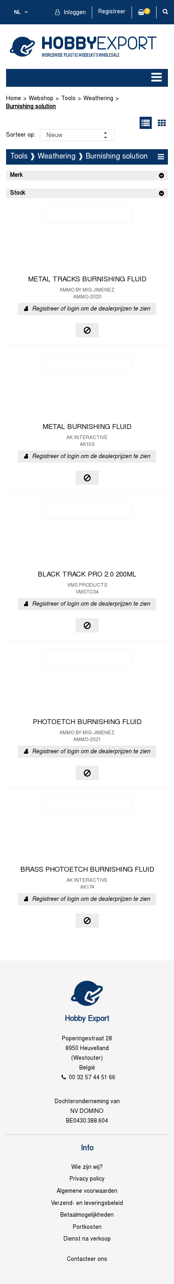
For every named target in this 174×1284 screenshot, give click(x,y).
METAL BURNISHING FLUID (87, 427)
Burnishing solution (31, 106)
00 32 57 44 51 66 (92, 1077)
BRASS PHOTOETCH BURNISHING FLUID (87, 870)
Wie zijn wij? (87, 1167)
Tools (68, 98)
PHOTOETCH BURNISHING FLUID (87, 722)
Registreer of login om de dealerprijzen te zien (91, 309)
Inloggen (74, 12)
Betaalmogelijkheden (87, 1215)
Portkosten (87, 1227)
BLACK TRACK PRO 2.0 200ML (87, 575)
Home (13, 98)
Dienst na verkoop (87, 1239)
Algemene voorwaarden (87, 1191)
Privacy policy (87, 1179)
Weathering (98, 98)
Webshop (41, 98)
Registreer (111, 12)
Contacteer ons (87, 1259)
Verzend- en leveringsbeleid (87, 1203)
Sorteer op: (21, 135)
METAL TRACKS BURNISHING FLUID (87, 280)
